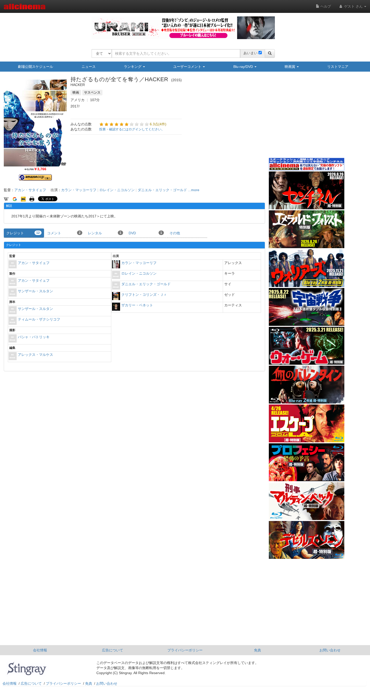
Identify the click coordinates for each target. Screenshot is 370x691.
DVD (145, 233)
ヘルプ (325, 6)
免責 (257, 650)
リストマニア (337, 67)
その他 (174, 233)
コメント (64, 233)
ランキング (133, 67)
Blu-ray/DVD (243, 67)
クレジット (23, 233)
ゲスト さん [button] (353, 6)
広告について (112, 650)
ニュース (89, 67)
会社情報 (40, 650)
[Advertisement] (306, 118)
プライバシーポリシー (185, 650)
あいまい (250, 53)
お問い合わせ (330, 650)
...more (193, 190)
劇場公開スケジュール (35, 67)
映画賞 (290, 67)
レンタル (104, 233)
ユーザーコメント (187, 67)
